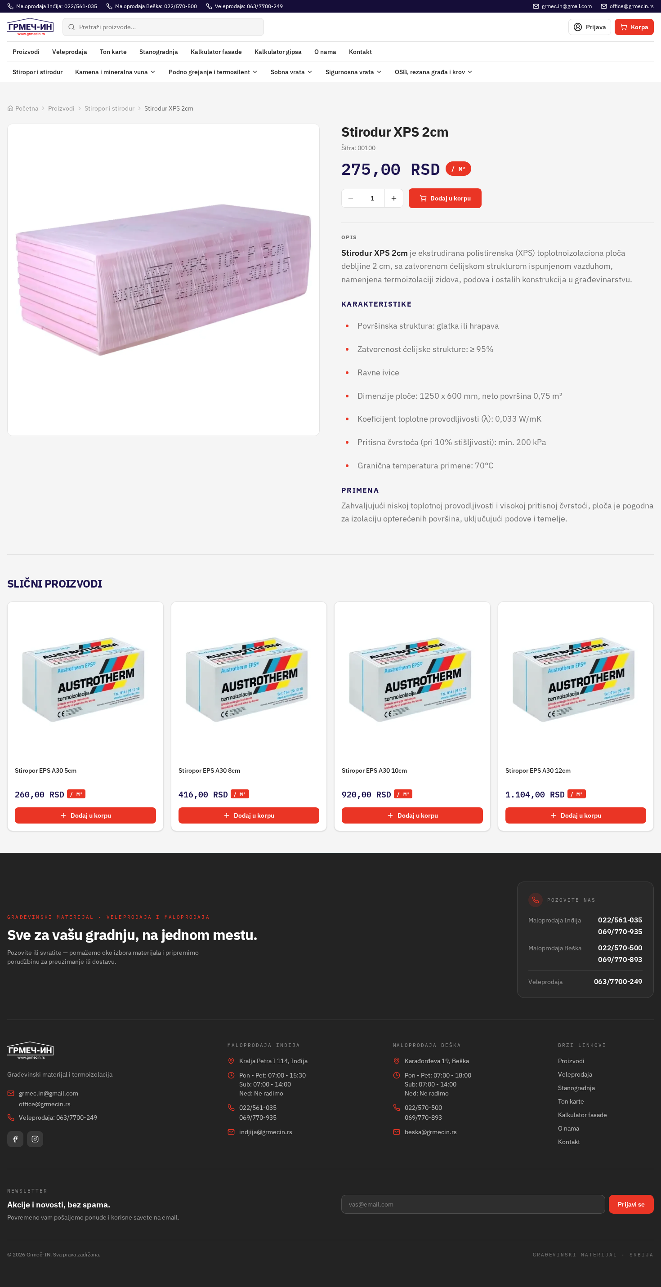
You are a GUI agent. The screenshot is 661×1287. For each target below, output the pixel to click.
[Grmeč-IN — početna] (30, 27)
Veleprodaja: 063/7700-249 (58, 1117)
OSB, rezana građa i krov (430, 72)
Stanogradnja (158, 52)
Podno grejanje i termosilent (209, 72)
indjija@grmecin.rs (265, 1132)
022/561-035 (620, 919)
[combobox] (163, 27)
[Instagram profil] (35, 1139)
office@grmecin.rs (45, 1104)
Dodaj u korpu (450, 198)
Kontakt (360, 52)
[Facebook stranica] (15, 1139)
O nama (325, 52)
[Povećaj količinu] (394, 198)
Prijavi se (631, 1204)
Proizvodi (26, 52)
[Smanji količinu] (351, 198)
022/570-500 (620, 947)
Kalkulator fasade (216, 52)
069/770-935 (620, 931)
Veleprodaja (69, 52)
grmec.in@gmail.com (48, 1093)
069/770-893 (620, 959)
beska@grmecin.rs (431, 1132)
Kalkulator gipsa (278, 52)
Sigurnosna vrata (350, 72)
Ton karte (113, 52)
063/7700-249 (618, 981)
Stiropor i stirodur (38, 72)
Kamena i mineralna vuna (111, 72)
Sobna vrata (288, 72)
